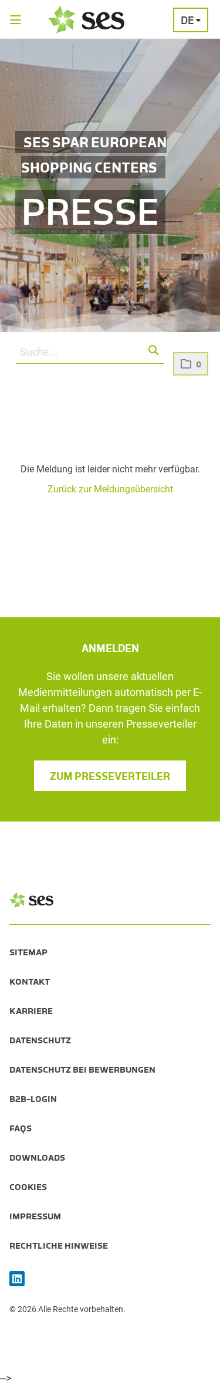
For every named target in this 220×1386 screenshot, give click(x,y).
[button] (154, 351)
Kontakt (29, 981)
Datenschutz (40, 1040)
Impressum (35, 1216)
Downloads (37, 1157)
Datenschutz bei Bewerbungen (82, 1069)
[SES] (86, 19)
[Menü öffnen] (15, 21)
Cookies (28, 1187)
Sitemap (28, 952)
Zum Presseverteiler (110, 776)
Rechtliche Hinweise (58, 1245)
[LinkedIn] (17, 1279)
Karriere (31, 1011)
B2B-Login (33, 1099)
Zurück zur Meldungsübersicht (110, 489)
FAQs (20, 1128)
